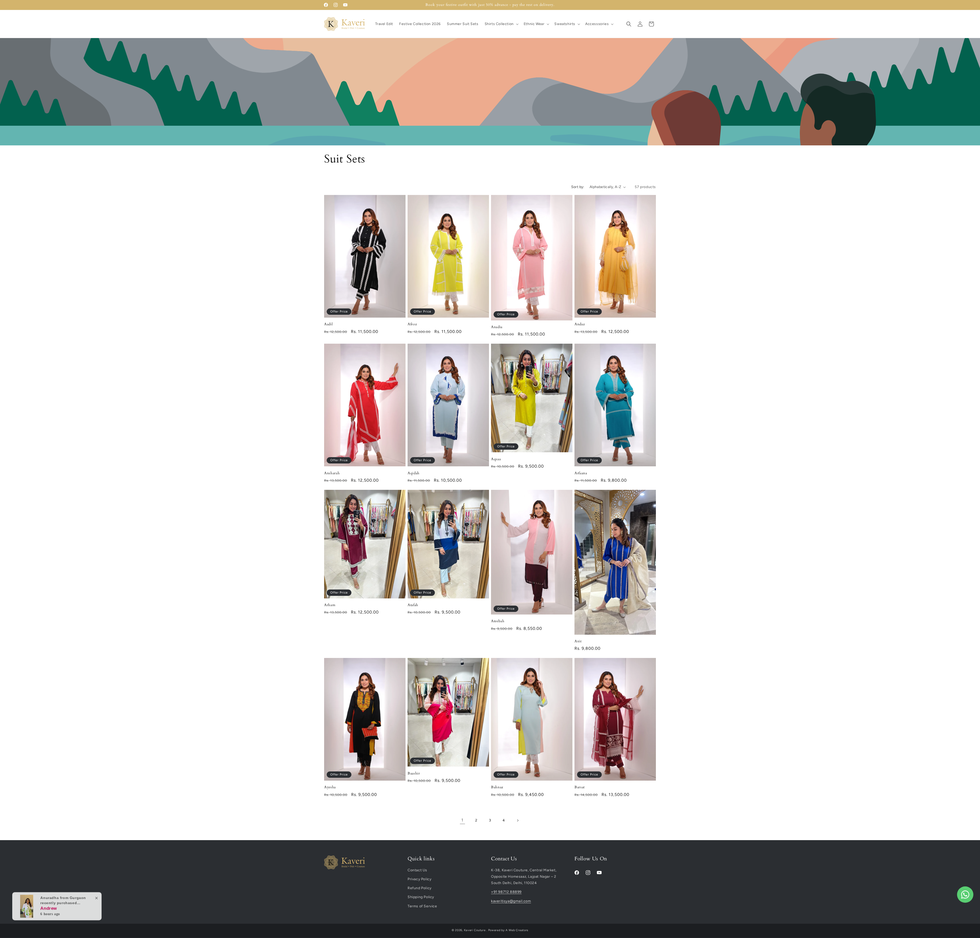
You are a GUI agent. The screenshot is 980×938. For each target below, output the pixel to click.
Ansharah (332, 473)
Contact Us (417, 870)
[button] (501, 24)
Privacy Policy (419, 879)
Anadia (497, 327)
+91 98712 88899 (506, 892)
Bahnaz (497, 787)
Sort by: (577, 187)
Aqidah (414, 473)
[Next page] (517, 820)
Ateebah (498, 621)
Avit (578, 641)
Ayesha (330, 787)
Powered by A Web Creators (508, 930)
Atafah (413, 605)
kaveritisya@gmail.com (511, 901)
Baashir (414, 773)
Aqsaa (496, 459)
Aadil (328, 324)
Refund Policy (420, 888)
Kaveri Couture (475, 930)
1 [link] (462, 820)
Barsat (579, 787)
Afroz (412, 324)
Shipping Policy (421, 897)
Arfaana (580, 473)
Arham (329, 605)
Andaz (579, 324)
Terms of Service (422, 906)
